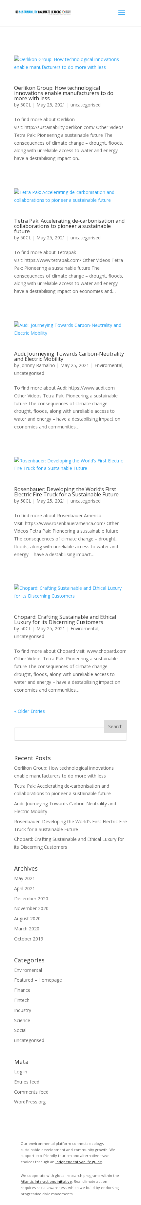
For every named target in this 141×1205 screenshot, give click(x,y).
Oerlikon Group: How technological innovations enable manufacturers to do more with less (63, 93)
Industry (22, 1010)
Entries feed (26, 1082)
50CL (25, 105)
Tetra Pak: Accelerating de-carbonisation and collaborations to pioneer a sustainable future (69, 226)
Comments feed (31, 1092)
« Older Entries (29, 711)
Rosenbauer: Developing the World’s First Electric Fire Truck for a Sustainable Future (66, 492)
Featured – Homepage (38, 980)
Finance (22, 990)
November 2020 (31, 908)
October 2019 (28, 939)
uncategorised (85, 105)
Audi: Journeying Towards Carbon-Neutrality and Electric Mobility (69, 356)
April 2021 (24, 888)
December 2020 (31, 898)
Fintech (22, 1000)
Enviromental (108, 365)
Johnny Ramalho (37, 365)
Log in (20, 1071)
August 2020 (27, 918)
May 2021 (24, 878)
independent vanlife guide (78, 1161)
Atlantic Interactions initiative (46, 1181)
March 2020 (26, 928)
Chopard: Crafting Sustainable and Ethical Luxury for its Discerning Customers (65, 619)
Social (20, 1030)
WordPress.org (30, 1102)
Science (22, 1020)
